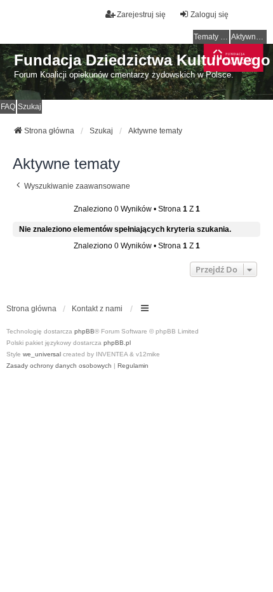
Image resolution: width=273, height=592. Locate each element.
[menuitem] (59, 366)
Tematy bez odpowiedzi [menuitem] (211, 36)
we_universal (42, 354)
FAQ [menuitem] (8, 106)
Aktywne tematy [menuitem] (249, 36)
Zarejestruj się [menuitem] (141, 14)
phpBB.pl (117, 342)
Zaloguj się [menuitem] (209, 14)
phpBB (84, 331)
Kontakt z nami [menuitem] (97, 308)
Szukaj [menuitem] (29, 106)
